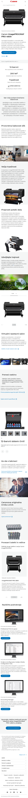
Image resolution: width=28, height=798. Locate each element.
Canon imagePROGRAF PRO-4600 (9, 61)
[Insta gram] (10, 792)
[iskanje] (2, 2)
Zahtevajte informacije (8, 52)
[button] (26, 325)
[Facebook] (7, 792)
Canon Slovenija (13, 789)
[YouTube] (20, 792)
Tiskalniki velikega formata (8, 31)
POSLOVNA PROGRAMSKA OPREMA (8, 626)
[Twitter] (17, 792)
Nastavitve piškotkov (20, 785)
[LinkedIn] (14, 792)
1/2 (1, 438)
